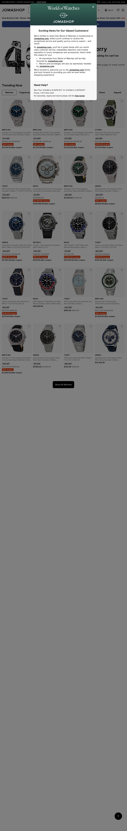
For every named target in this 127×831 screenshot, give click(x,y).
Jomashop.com (41, 38)
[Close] (93, 7)
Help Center (80, 96)
